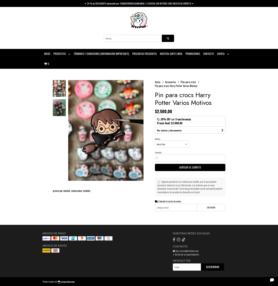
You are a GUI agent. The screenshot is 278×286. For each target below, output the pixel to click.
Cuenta (221, 54)
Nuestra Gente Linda (171, 54)
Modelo (157, 139)
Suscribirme (212, 267)
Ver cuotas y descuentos (169, 130)
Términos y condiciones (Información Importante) (101, 54)
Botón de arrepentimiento (187, 254)
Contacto (208, 54)
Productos (59, 54)
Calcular (211, 207)
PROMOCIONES (192, 54)
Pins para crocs (189, 82)
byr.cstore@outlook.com (187, 251)
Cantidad (158, 152)
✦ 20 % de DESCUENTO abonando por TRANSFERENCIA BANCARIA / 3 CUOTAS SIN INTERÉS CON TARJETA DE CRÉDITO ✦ (139, 3)
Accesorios (170, 82)
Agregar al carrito (190, 167)
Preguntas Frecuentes (144, 54)
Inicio (47, 54)
